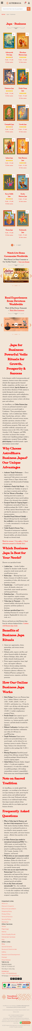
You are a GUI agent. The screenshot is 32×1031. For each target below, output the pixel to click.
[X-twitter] (18, 979)
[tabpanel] (16, 275)
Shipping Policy (7, 911)
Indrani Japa (9, 158)
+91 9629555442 (14, 976)
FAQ (3, 939)
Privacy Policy (6, 914)
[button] (13, 34)
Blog (3, 944)
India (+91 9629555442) (9, 973)
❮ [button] (1, 324)
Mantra (4, 931)
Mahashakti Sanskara (8, 937)
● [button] (12, 285)
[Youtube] (16, 979)
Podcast (4, 957)
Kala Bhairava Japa (23, 159)
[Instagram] (14, 979)
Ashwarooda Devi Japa (9, 53)
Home (3, 14)
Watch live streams (7, 541)
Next (19, 245)
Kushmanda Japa (22, 231)
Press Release (6, 960)
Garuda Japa (23, 124)
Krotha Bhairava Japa (23, 195)
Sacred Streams (7, 946)
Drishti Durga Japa (23, 89)
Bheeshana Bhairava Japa (23, 53)
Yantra (4, 926)
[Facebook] (11, 979)
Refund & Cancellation (9, 909)
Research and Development (11, 954)
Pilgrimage (5, 929)
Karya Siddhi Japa (9, 195)
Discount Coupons (8, 906)
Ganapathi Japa (9, 124)
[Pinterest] (21, 979)
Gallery (4, 952)
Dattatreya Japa (9, 88)
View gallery (18, 541)
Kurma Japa (9, 230)
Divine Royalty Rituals (8, 934)
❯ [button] (30, 324)
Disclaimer (5, 922)
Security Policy (6, 919)
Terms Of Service (7, 916)
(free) (23, 543)
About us (5, 903)
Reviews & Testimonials (9, 949)
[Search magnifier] (28, 9)
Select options (10, 62)
